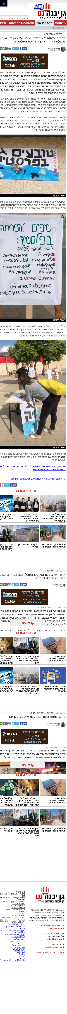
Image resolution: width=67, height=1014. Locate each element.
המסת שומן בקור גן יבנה (15, 938)
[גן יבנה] (47, 20)
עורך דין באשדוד (18, 947)
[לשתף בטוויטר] (15, 49)
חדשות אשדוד (18, 903)
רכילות (22, 921)
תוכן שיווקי (6, 909)
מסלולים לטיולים (18, 949)
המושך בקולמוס (19, 898)
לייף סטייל (20, 892)
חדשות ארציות (18, 915)
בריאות (22, 894)
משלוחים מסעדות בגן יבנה (15, 934)
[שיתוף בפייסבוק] (23, 49)
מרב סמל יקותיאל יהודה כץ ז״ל (49, 607)
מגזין (23, 896)
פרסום (22, 958)
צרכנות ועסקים (18, 907)
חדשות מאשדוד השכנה (21, 22)
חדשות (49, 34)
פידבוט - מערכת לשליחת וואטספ (49, 952)
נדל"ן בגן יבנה (19, 936)
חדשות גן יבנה (44, 22)
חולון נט (22, 956)
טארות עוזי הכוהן (18, 902)
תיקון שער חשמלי (18, 945)
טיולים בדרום (20, 951)
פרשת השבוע (17, 923)
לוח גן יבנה (10, 919)
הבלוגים (21, 900)
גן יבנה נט (60, 22)
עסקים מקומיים (19, 909)
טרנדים (14, 894)
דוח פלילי (13, 905)
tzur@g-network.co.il (54, 947)
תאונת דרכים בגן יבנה (53, 747)
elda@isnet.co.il (55, 939)
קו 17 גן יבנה (20, 932)
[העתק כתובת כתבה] (6, 49)
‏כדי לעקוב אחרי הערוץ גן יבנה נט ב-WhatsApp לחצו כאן (38, 478)
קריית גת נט (20, 954)
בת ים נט (21, 943)
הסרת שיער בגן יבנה (17, 940)
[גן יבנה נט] (47, 903)
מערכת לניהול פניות (17, 941)
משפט (22, 905)
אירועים (14, 921)
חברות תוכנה (6, 917)
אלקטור (22, 928)
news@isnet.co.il (56, 928)
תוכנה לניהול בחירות (17, 925)
